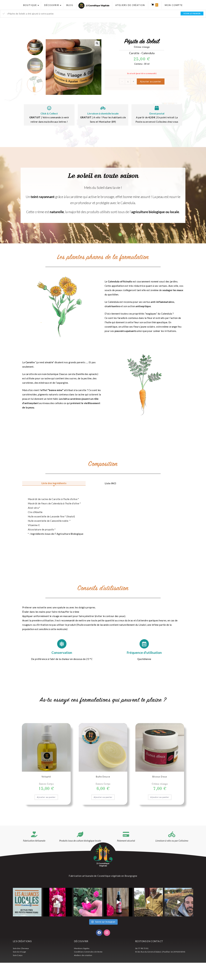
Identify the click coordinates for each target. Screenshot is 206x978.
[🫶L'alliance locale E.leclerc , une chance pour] (27, 902)
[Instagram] (107, 932)
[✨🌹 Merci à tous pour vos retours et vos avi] (118, 902)
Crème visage (142, 46)
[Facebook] (99, 932)
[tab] (54, 483)
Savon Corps (46, 783)
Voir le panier (192, 13)
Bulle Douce (103, 776)
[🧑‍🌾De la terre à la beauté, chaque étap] (178, 902)
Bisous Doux (159, 776)
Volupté (46, 776)
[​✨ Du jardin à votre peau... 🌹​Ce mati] (88, 902)
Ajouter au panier (150, 81)
